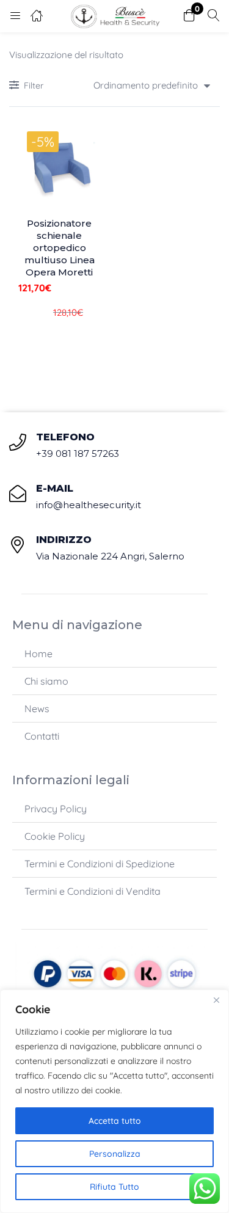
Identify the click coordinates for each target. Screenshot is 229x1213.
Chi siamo (46, 681)
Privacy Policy (55, 809)
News (36, 708)
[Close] (216, 1000)
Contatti (41, 736)
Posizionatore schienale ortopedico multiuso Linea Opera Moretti (59, 247)
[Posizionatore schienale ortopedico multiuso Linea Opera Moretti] (59, 166)
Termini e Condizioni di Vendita (92, 891)
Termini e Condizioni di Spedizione (99, 864)
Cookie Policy (54, 836)
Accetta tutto (115, 1120)
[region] (114, 1101)
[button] (189, 16)
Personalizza (114, 1153)
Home (38, 653)
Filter (33, 85)
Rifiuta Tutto (114, 1186)
